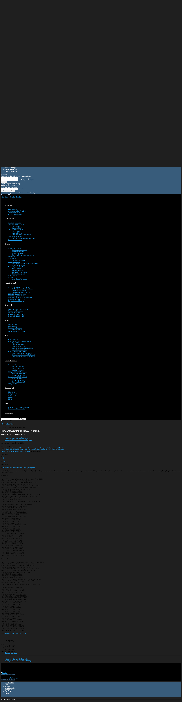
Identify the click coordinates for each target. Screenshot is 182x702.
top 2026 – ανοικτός (18, 366)
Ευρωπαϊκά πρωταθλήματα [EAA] (18, 296)
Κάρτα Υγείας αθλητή (18, 265)
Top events (8, 686)
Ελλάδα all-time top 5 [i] (19, 375)
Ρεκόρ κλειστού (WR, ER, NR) (17, 372)
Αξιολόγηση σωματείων (19, 251)
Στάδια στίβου (16, 268)
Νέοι (3, 456)
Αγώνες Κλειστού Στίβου (16, 224)
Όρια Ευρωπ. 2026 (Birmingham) (22, 353)
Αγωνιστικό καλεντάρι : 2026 (17, 211)
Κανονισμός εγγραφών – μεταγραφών (23, 255)
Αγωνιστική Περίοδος (15, 248)
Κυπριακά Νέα (12, 395)
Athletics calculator (10, 688)
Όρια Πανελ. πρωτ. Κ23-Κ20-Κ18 (22, 348)
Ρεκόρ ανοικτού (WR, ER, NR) (17, 377)
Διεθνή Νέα (11, 397)
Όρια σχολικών (13, 339)
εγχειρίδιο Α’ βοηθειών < (19, 279)
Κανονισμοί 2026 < (14, 312)
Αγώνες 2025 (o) (17, 233)
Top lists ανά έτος (13, 365)
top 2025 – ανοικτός (18, 370)
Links (6, 403)
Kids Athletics (12, 275)
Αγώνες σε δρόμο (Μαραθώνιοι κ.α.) (23, 238)
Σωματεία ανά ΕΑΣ (18, 270)
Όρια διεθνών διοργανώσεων (17, 351)
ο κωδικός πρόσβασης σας (26, 180)
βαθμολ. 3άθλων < (18, 329)
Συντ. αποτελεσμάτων (15, 240)
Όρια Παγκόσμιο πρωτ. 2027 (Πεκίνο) (23, 356)
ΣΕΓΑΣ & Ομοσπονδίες (19, 272)
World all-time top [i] (18, 373)
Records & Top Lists (11, 361)
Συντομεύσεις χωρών (18, 274)
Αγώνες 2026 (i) (17, 226)
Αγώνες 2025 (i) (17, 228)
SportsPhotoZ (9, 413)
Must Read (11, 392)
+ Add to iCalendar (20, 633)
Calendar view (12, 209)
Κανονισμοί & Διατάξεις (15, 311)
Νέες (3, 458)
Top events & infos (14, 213)
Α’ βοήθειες (11, 277)
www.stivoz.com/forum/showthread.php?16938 (16, 451)
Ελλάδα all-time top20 (18, 380)
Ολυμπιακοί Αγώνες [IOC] (16, 299)
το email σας (22, 189)
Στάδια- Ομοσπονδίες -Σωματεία (18, 267)
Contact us (8, 691)
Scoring (7, 320)
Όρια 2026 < (16, 343)
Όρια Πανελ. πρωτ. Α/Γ (19, 346)
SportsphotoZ (9, 690)
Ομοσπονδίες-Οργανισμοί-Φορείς (18, 407)
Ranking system (13, 324)
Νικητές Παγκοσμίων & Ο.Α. (21, 292)
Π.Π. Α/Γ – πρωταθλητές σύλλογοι (22, 289)
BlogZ (10, 399)
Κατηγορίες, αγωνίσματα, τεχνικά (18, 309)
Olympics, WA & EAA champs (21, 235)
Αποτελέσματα (9, 218)
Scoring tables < (13, 326)
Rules (6, 684)
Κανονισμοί (8, 305)
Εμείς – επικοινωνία (11, 171)
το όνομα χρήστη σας (24, 178)
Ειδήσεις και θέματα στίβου (16, 409)
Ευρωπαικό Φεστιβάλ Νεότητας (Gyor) (17, 438)
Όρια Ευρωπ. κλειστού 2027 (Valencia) (24, 355)
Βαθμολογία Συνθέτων (15, 328)
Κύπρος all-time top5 (18, 382)
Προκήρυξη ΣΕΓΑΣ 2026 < (16, 316)
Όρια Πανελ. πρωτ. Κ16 (19, 350)
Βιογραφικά (11, 257)
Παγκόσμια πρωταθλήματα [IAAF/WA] (20, 297)
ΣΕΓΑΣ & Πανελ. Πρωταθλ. (17, 294)
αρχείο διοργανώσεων (15, 214)
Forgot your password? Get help (10, 184)
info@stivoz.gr (13, 678)
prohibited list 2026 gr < (19, 260)
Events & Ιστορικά (10, 283)
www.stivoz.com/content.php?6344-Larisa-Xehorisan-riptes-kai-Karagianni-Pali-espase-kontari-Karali (32, 448)
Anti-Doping (12, 258)
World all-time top (17, 378)
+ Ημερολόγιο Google (8, 633)
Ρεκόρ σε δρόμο (13, 384)
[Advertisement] (35, 667)
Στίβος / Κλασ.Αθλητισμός (16, 301)
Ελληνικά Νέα (12, 394)
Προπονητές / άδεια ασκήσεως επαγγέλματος (25, 263)
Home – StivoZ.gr (10, 168)
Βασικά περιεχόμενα (11, 169)
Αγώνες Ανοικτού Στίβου (15, 229)
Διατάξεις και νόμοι (14, 262)
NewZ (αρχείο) (9, 388)
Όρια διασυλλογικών (18, 344)
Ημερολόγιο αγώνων (11, 653)
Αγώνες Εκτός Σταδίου (15, 236)
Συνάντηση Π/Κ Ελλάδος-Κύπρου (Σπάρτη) (18, 440)
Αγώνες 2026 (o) (17, 231)
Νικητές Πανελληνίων (19, 290)
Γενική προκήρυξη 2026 (19, 250)
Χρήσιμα (7, 244)
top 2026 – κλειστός (18, 368)
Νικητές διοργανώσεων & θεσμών (18, 287)
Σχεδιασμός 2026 (17, 253)
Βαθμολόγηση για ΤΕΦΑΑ (16, 331)
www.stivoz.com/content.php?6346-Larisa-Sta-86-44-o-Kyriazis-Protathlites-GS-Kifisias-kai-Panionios (33, 449)
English (7, 693)
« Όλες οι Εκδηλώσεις (7, 424)
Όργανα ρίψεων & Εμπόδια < (17, 314)
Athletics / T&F (9, 683)
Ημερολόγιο (8, 205)
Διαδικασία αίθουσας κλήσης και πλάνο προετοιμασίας (18, 467)
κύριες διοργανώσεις (14, 223)
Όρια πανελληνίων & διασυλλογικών (19, 341)
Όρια (6, 335)
